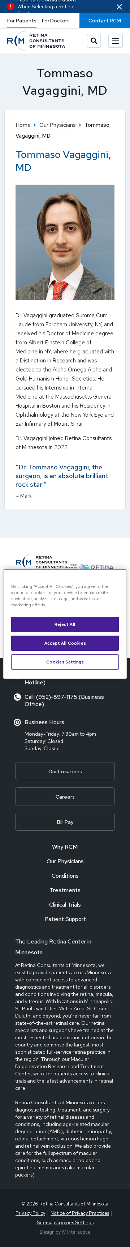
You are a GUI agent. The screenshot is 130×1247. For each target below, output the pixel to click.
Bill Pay (65, 822)
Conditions (65, 876)
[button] (119, 6)
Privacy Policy (30, 1213)
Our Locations (65, 771)
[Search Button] (94, 41)
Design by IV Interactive (65, 1232)
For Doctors (56, 20)
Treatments (65, 890)
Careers (65, 797)
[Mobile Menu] (115, 41)
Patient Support (65, 919)
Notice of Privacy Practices (80, 1213)
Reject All (65, 624)
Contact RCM (104, 20)
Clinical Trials (65, 904)
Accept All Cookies (65, 643)
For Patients (21, 20)
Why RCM (65, 847)
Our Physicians (65, 861)
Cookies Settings (64, 662)
